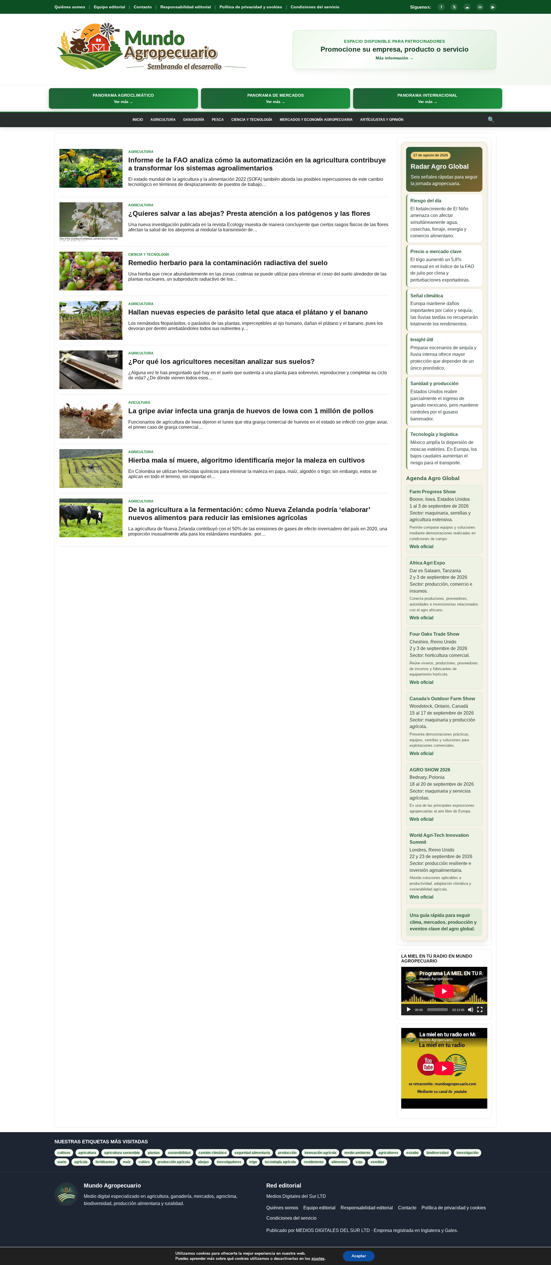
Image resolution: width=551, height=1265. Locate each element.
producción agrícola (174, 1162)
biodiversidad (437, 1153)
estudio (412, 1153)
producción (287, 1153)
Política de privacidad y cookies (251, 7)
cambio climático (212, 1153)
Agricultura (163, 120)
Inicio (138, 120)
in (480, 7)
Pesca (218, 120)
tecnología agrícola (280, 1162)
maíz (127, 1162)
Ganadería (193, 120)
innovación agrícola (320, 1153)
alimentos (339, 1162)
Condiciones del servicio (315, 7)
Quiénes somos (70, 7)
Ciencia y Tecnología (251, 120)
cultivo (144, 1162)
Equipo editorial (109, 7)
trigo (253, 1162)
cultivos (63, 1153)
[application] (444, 991)
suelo (61, 1162)
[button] (123, 98)
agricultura (87, 1153)
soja (359, 1162)
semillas (377, 1162)
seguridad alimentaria (252, 1153)
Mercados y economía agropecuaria (316, 120)
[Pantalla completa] (480, 1009)
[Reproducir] (409, 1009)
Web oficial (421, 546)
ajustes (318, 1258)
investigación (467, 1153)
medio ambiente (357, 1153)
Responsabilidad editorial (185, 7)
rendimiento (313, 1162)
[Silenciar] (471, 1009)
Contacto (143, 7)
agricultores (388, 1153)
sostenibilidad (179, 1153)
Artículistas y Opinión (381, 120)
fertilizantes (105, 1162)
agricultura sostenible (122, 1153)
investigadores (229, 1162)
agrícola (81, 1162)
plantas (154, 1153)
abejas (203, 1162)
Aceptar (359, 1256)
